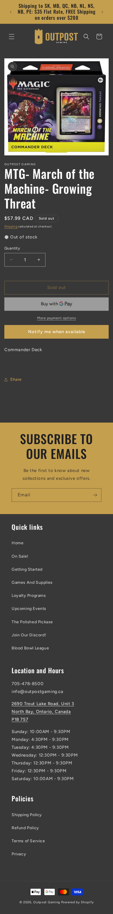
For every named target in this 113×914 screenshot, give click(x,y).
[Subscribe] (94, 495)
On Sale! (20, 556)
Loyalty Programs (29, 595)
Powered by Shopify (77, 902)
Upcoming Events (29, 608)
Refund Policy (25, 827)
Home (17, 543)
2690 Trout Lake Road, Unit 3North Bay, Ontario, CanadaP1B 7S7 (43, 711)
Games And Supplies (32, 582)
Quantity (12, 248)
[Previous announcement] (10, 12)
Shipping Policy (27, 814)
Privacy (19, 854)
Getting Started (27, 569)
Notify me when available (56, 331)
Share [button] (16, 379)
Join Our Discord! (29, 635)
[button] (11, 36)
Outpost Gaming (46, 902)
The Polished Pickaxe (32, 621)
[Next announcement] (102, 12)
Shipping (11, 226)
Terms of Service (28, 840)
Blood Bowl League (30, 648)
